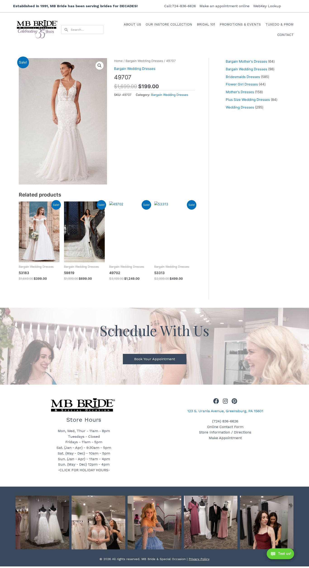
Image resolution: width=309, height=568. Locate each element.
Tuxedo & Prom (279, 24)
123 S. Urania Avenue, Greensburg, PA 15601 (225, 411)
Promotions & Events (240, 24)
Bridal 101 (206, 24)
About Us (132, 24)
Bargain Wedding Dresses (144, 61)
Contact (285, 35)
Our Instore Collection (169, 24)
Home (118, 61)
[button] (99, 66)
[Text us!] (280, 555)
